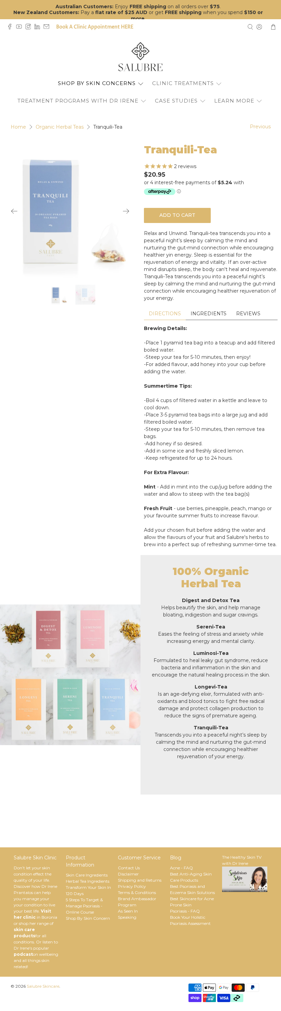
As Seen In (128, 911)
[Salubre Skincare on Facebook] (11, 28)
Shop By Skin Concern (88, 918)
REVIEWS (248, 313)
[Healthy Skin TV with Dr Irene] (244, 890)
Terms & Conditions (137, 892)
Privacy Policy (132, 886)
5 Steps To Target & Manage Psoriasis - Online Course (84, 906)
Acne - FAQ (181, 867)
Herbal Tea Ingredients (87, 881)
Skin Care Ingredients (87, 875)
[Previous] (14, 211)
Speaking (127, 917)
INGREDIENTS (209, 313)
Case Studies (176, 100)
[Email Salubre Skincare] (48, 28)
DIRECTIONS (165, 313)
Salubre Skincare (43, 986)
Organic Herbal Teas (60, 127)
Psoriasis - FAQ (185, 911)
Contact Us (129, 867)
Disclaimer (128, 874)
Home (18, 127)
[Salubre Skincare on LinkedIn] (39, 28)
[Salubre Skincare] (140, 57)
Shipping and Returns (139, 880)
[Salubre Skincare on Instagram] (30, 28)
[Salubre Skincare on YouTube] (20, 28)
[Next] (126, 211)
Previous (260, 127)
